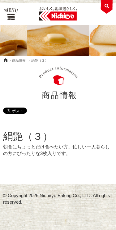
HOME (5, 60)
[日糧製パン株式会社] (58, 14)
